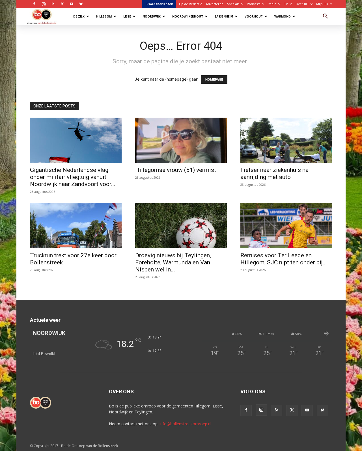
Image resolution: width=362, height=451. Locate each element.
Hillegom (104, 16)
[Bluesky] (81, 4)
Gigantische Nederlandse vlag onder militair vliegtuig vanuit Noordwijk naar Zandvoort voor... (72, 177)
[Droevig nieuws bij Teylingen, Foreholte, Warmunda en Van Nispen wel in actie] (181, 225)
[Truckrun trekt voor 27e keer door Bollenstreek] (76, 225)
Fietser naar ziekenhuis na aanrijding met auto (274, 173)
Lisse (127, 16)
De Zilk (79, 16)
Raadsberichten (159, 4)
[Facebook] (34, 4)
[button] (325, 17)
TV (286, 4)
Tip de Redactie (190, 4)
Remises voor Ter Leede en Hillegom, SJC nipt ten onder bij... (283, 259)
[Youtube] (71, 4)
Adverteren (214, 4)
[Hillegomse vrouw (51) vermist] (181, 140)
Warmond (282, 16)
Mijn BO (322, 4)
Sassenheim (224, 16)
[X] (62, 4)
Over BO (302, 4)
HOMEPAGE (214, 79)
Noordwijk (152, 16)
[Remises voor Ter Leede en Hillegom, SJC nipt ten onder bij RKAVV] (286, 225)
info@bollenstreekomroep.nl (185, 423)
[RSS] (53, 4)
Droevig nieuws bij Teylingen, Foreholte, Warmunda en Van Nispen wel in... (173, 262)
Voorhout (254, 16)
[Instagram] (43, 4)
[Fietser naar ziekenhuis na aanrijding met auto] (286, 140)
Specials (233, 4)
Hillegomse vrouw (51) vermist (175, 170)
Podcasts (253, 4)
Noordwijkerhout (187, 16)
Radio (272, 4)
